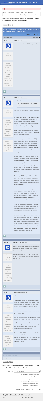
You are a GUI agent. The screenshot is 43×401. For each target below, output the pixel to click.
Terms (4, 397)
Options (28, 34)
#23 (14, 242)
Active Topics (11, 12)
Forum (4, 12)
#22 (15, 97)
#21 (15, 40)
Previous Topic (8, 37)
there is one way (22, 250)
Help (22, 12)
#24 (15, 292)
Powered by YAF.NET (15, 389)
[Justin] (8, 48)
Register (35, 8)
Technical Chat (29, 18)
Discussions (6, 18)
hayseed (6, 242)
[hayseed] (7, 249)
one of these (25, 311)
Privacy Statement (27, 397)
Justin (5, 40)
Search (18, 12)
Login (29, 8)
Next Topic (35, 37)
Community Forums (17, 18)
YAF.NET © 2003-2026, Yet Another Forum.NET (30, 389)
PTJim (5, 97)
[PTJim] (8, 105)
